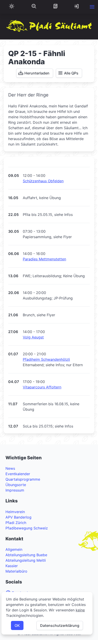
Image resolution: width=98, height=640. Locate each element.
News (10, 468)
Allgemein (13, 549)
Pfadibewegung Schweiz (26, 528)
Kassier (11, 565)
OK (17, 625)
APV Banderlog (18, 517)
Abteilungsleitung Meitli (25, 560)
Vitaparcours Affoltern (42, 387)
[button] (92, 6)
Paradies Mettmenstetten (44, 259)
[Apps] (55, 7)
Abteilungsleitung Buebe (26, 555)
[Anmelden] (77, 7)
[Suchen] (34, 7)
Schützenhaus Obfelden (43, 181)
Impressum (14, 490)
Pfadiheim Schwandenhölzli (46, 359)
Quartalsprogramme (22, 479)
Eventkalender (17, 474)
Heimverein (15, 511)
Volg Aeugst (33, 337)
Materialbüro (16, 571)
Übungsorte (15, 484)
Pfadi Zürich (15, 522)
